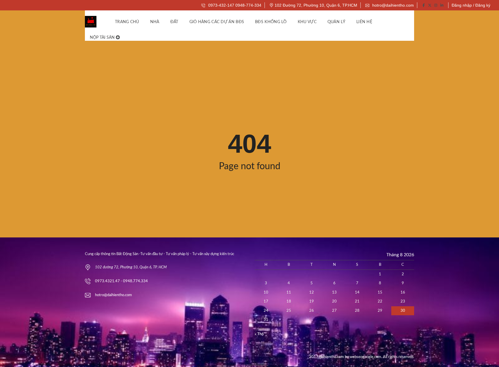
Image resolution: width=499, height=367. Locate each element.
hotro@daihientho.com (392, 5)
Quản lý (336, 22)
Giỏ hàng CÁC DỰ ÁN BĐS (216, 22)
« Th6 (259, 334)
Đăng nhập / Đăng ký (471, 5)
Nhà (154, 22)
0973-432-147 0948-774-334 (234, 5)
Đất (174, 22)
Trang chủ (127, 22)
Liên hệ (364, 22)
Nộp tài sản (103, 38)
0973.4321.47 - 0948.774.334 (121, 281)
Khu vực (307, 22)
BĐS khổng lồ (271, 22)
